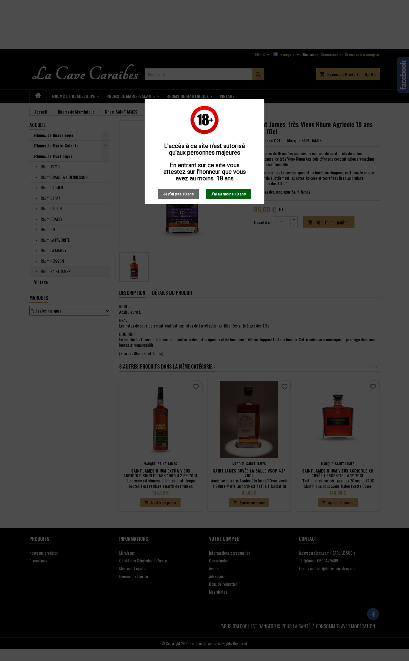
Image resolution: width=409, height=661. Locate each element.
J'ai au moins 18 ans (228, 194)
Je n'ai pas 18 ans (178, 194)
